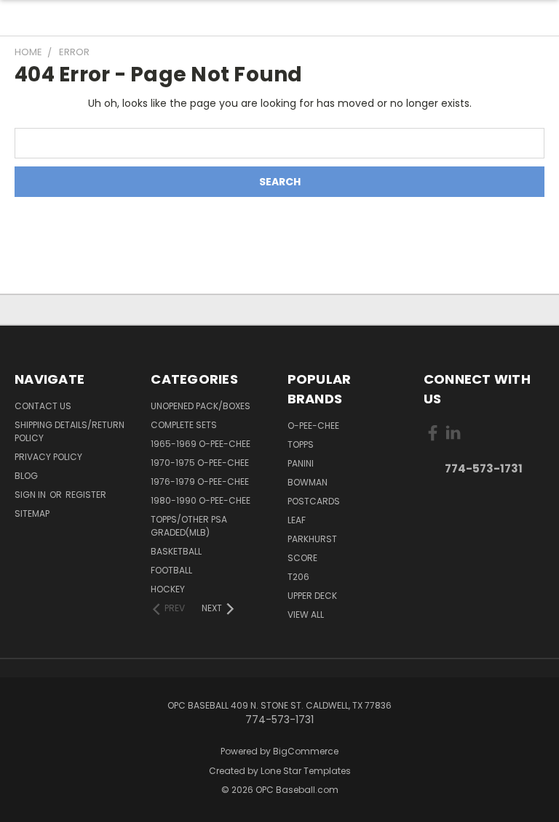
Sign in (31, 494)
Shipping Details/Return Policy (69, 431)
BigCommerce (305, 751)
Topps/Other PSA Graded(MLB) (189, 526)
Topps (301, 444)
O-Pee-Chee (313, 425)
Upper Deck (312, 595)
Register (86, 494)
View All (306, 614)
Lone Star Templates (306, 771)
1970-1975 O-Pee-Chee (200, 462)
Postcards (314, 501)
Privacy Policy (48, 457)
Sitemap (32, 513)
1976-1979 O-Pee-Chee (200, 481)
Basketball (176, 551)
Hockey (168, 589)
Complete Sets (184, 425)
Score (302, 558)
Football (171, 570)
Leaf (297, 520)
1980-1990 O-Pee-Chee (200, 500)
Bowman (308, 482)
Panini (301, 463)
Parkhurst (312, 539)
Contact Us (43, 406)
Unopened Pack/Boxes (200, 406)
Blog (26, 476)
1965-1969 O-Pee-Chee (200, 444)
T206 (298, 577)
